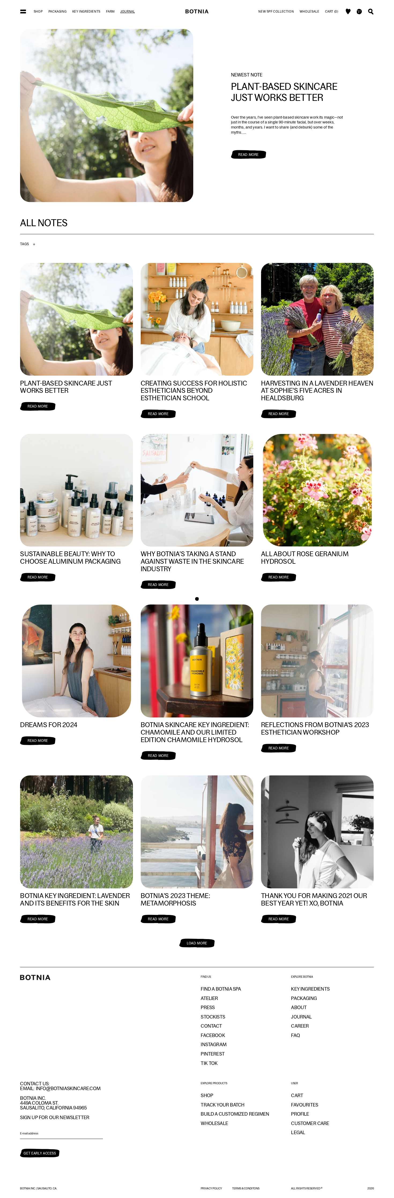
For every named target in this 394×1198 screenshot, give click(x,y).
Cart (297, 1095)
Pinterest (213, 1054)
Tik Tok (209, 1063)
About (299, 1007)
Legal (298, 1132)
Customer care (310, 1123)
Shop (38, 11)
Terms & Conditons (245, 1188)
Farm (110, 11)
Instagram (213, 1044)
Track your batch (222, 1105)
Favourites (304, 1105)
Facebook (213, 1035)
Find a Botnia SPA (221, 989)
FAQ (295, 1035)
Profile (300, 1114)
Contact (211, 1026)
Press (208, 1007)
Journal (127, 11)
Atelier (209, 998)
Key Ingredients (310, 989)
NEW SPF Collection (276, 11)
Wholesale (309, 11)
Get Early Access (40, 1153)
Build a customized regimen (235, 1114)
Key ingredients (86, 11)
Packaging (57, 11)
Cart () (331, 11)
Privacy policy (211, 1188)
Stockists (213, 1017)
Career (300, 1026)
